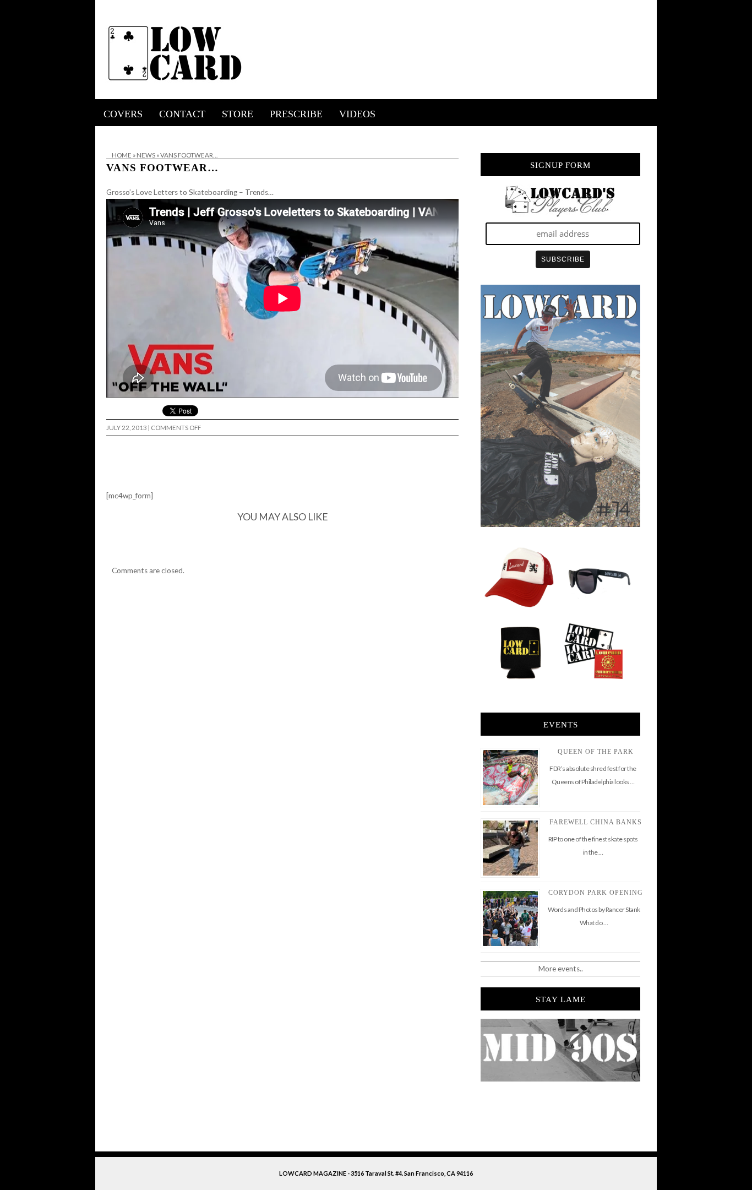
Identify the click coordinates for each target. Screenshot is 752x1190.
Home (122, 155)
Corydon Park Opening (595, 892)
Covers (123, 113)
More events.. (560, 968)
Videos (357, 113)
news (146, 155)
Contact (182, 113)
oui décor (111, 133)
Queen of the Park (596, 752)
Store (237, 113)
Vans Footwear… (162, 167)
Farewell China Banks (595, 822)
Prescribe (296, 113)
